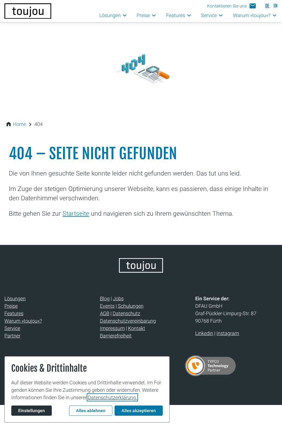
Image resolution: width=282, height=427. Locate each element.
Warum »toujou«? (23, 321)
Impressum (112, 328)
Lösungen (15, 298)
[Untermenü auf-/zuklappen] (125, 15)
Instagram (227, 333)
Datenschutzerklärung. (112, 397)
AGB (104, 313)
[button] (231, 6)
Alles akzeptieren (138, 410)
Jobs (118, 298)
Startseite (76, 213)
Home (19, 124)
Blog (105, 298)
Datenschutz (126, 313)
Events (107, 306)
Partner (12, 336)
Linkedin (204, 333)
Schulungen (130, 306)
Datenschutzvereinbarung (128, 321)
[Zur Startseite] (27, 11)
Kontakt (136, 328)
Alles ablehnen (90, 410)
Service (12, 328)
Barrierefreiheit (116, 336)
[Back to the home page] (141, 271)
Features (13, 313)
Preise (11, 306)
